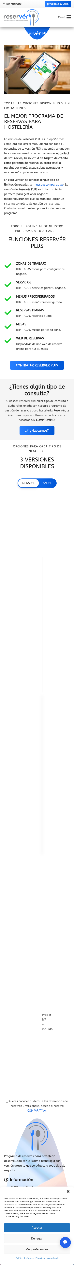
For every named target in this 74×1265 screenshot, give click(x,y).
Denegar (37, 1238)
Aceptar (37, 1227)
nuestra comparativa (49, 184)
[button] (68, 1191)
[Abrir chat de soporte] (65, 1242)
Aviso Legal (52, 1258)
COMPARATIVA (36, 1110)
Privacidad (40, 1258)
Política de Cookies (25, 1258)
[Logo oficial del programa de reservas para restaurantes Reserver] (21, 17)
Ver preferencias (37, 1249)
